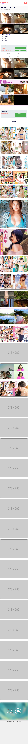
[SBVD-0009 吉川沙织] (14, 289)
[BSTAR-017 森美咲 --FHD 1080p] (14, 168)
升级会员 (20, 50)
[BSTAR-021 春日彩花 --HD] (14, 154)
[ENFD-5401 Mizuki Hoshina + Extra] (14, 416)
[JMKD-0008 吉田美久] (14, 598)
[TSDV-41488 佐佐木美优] (14, 477)
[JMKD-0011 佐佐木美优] (14, 578)
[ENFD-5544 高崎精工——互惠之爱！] (14, 497)
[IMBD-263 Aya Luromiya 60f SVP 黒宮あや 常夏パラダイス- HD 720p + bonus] (14, 679)
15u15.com (18, 721)
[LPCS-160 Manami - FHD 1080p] (14, 361)
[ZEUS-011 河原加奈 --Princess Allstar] (14, 341)
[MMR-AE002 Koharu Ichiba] (14, 323)
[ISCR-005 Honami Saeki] (14, 456)
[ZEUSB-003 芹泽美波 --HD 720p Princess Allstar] (14, 183)
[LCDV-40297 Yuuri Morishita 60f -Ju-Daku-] (14, 254)
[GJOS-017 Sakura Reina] (14, 658)
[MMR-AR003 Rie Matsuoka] (14, 306)
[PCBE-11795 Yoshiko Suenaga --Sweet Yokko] (14, 436)
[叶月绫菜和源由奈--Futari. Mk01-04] (14, 618)
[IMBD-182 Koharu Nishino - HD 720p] (14, 638)
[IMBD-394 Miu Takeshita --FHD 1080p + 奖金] (14, 139)
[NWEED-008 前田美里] (14, 396)
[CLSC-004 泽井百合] (14, 537)
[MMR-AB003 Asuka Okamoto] (14, 378)
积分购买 (20, 113)
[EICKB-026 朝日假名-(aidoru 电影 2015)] (14, 699)
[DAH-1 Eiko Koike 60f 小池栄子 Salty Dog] (14, 227)
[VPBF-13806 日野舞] (14, 517)
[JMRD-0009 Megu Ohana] (14, 557)
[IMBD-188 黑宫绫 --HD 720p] (14, 198)
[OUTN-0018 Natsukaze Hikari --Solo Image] (14, 271)
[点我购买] (8, 34)
